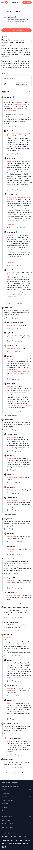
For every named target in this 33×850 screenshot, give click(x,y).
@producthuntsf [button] (24, 134)
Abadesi (6, 37)
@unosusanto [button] (11, 437)
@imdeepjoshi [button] (11, 536)
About (16, 836)
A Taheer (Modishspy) (11, 723)
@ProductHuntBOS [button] (19, 104)
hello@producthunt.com (21, 843)
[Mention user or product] (5, 84)
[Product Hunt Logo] (6, 2)
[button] (14, 45)
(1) (9, 154)
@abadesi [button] (10, 279)
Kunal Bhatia (8, 97)
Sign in (28, 2)
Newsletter (5, 836)
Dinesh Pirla (11, 158)
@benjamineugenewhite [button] (14, 595)
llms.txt (4, 843)
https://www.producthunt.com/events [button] (19, 405)
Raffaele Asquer (12, 434)
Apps (11, 836)
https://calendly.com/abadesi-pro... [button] (18, 372)
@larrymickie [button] (11, 581)
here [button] (14, 65)
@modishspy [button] (11, 741)
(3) (9, 227)
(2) (9, 303)
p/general (12, 17)
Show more (10, 224)
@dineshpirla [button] (11, 235)
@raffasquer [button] (11, 458)
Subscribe (16, 2)
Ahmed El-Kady (12, 345)
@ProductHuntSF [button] (10, 110)
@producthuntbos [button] (13, 134)
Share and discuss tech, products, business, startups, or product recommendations (18, 22)
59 (4, 45)
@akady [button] (9, 663)
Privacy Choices (18, 840)
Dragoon (7, 519)
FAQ (20, 836)
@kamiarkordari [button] (12, 199)
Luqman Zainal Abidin (11, 622)
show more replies (12, 415)
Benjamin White (12, 578)
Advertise (27, 840)
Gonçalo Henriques (13, 322)
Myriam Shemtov (12, 333)
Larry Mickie (8, 559)
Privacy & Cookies (7, 840)
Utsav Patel (10, 533)
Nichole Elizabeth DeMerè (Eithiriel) (16, 607)
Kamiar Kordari (12, 131)
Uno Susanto (8, 419)
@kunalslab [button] (10, 136)
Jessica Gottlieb (12, 498)
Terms (24, 836)
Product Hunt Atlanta (14, 738)
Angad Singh (8, 759)
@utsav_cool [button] (11, 549)
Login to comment (22, 84)
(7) (6, 318)
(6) (6, 126)
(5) (6, 430)
